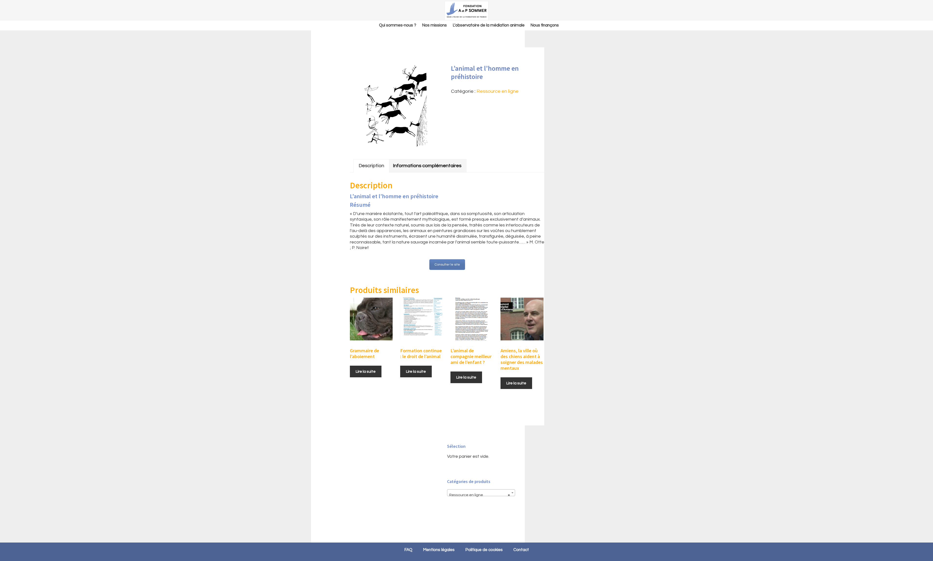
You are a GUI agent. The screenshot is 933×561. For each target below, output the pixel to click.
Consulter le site (447, 264)
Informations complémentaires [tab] (427, 165)
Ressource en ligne (497, 91)
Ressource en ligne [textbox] (479, 495)
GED (466, 10)
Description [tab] (371, 165)
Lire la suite (366, 371)
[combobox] (481, 492)
